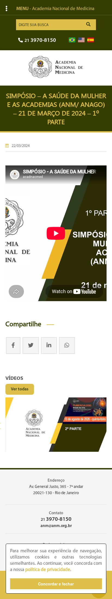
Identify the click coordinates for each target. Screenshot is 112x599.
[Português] (72, 40)
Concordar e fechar (56, 584)
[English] (81, 40)
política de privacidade (47, 569)
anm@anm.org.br (56, 526)
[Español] (90, 40)
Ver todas (20, 389)
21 (40, 40)
